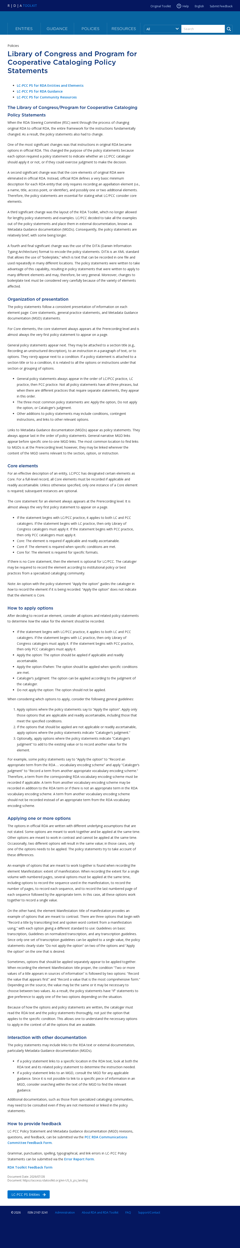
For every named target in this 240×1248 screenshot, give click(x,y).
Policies (90, 29)
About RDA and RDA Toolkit (100, 1212)
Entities (24, 29)
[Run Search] (228, 29)
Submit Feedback (221, 6)
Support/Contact (149, 1212)
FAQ (128, 1212)
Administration (65, 1212)
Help (186, 6)
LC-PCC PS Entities (24, 1194)
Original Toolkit (160, 6)
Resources (124, 29)
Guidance (57, 29)
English (199, 6)
